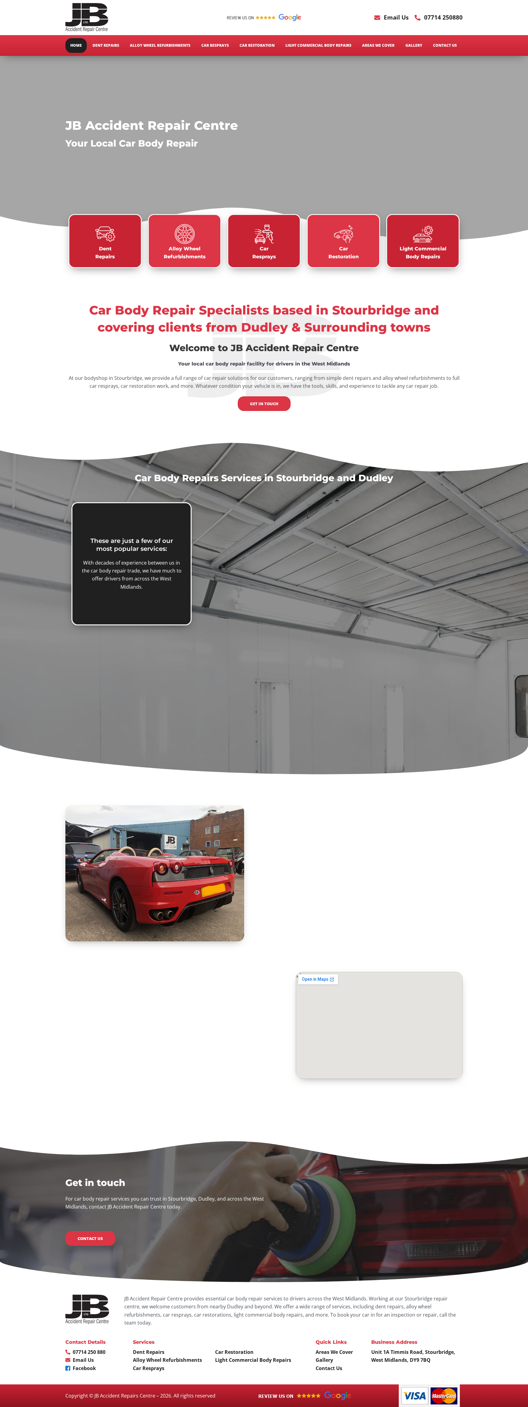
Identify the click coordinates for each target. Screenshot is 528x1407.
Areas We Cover (378, 45)
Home (76, 45)
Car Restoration (257, 45)
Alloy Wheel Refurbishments (160, 45)
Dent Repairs (106, 45)
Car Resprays (215, 45)
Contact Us (445, 45)
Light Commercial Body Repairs (318, 45)
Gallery (413, 45)
